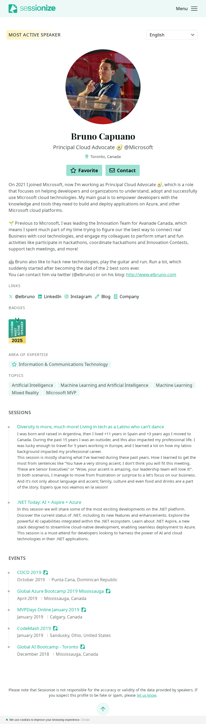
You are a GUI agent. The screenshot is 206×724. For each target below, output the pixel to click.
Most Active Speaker (35, 35)
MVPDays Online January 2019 (48, 610)
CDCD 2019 (29, 572)
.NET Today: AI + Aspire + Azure (49, 502)
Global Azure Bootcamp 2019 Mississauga (60, 591)
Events (17, 558)
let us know (146, 695)
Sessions (20, 412)
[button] (186, 8)
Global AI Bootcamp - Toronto (47, 647)
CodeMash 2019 (34, 628)
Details (85, 719)
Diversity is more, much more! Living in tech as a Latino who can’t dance (90, 426)
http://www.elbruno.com (151, 274)
